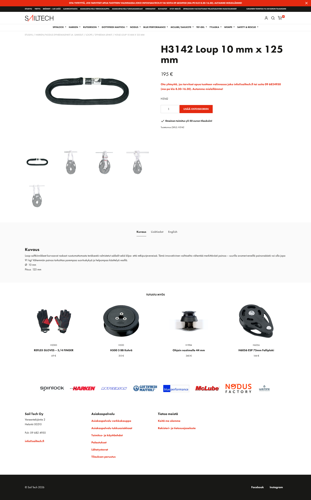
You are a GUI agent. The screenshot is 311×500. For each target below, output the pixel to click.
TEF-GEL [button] (200, 27)
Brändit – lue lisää (52, 9)
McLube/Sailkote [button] (181, 27)
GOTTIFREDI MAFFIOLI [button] (114, 27)
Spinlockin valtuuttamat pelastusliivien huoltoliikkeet (210, 9)
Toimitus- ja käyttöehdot (107, 435)
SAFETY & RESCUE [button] (246, 27)
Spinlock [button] (58, 27)
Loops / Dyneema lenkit (99, 34)
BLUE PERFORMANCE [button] (154, 27)
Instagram (276, 487)
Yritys (37, 9)
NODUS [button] (134, 27)
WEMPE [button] (228, 27)
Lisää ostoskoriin (196, 109)
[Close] (306, 3)
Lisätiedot (157, 232)
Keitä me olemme (169, 421)
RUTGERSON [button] (90, 27)
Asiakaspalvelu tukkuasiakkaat (127, 9)
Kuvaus (141, 232)
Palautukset (99, 442)
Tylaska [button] (215, 27)
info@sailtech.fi (34, 441)
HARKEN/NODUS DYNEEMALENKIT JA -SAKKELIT (59, 34)
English (172, 232)
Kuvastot (162, 9)
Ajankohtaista (70, 9)
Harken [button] (74, 27)
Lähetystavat (99, 449)
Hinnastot (150, 9)
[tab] (141, 232)
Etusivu (28, 9)
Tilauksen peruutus (103, 457)
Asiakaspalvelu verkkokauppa (94, 9)
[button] (273, 18)
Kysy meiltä (175, 9)
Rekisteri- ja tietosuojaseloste (177, 428)
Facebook (257, 487)
